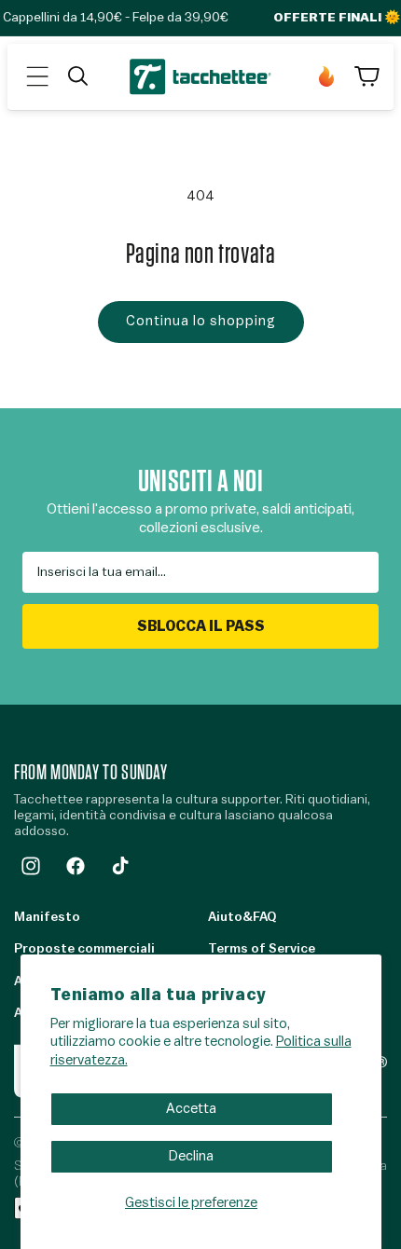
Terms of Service (261, 948)
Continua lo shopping (201, 321)
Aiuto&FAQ (242, 917)
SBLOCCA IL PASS (201, 626)
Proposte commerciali (84, 948)
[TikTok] (120, 866)
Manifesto (47, 917)
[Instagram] (31, 866)
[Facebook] (75, 866)
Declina (191, 1156)
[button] (37, 76)
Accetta (191, 1109)
